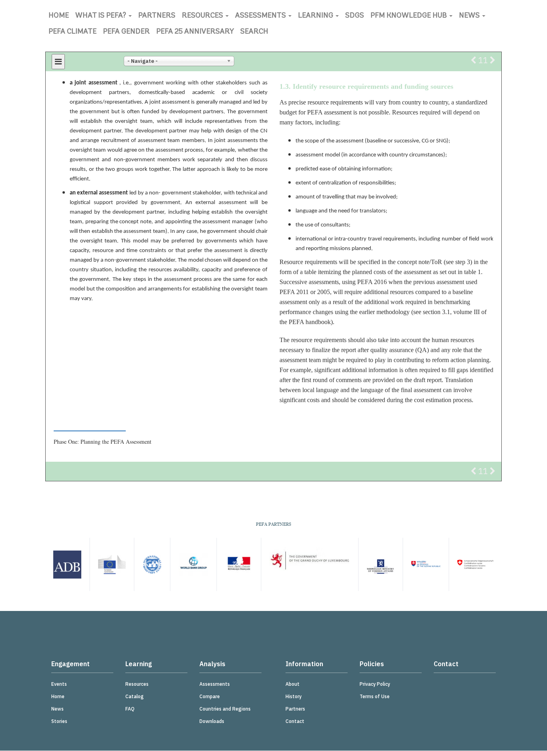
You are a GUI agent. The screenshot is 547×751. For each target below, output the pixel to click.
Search (254, 32)
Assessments (261, 16)
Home (58, 16)
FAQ (130, 709)
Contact (295, 721)
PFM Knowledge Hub (409, 16)
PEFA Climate (72, 32)
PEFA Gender (126, 32)
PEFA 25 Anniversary (195, 32)
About (293, 684)
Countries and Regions (225, 709)
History (294, 696)
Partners (156, 16)
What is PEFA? (101, 16)
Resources (203, 16)
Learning (316, 16)
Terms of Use (375, 696)
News (470, 16)
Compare (209, 696)
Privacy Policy (375, 684)
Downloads (211, 721)
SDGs (354, 16)
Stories (59, 721)
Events (59, 684)
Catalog (134, 696)
